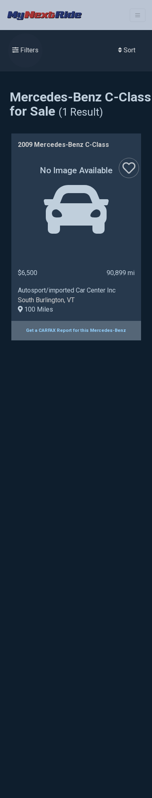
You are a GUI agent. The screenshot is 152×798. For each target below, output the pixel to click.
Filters (29, 50)
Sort (128, 50)
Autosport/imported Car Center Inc (67, 290)
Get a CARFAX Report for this (76, 330)
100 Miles (38, 309)
